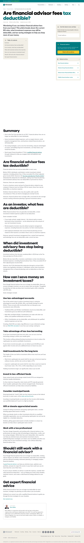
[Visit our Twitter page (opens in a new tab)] (48, 532)
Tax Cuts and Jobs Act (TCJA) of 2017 (33, 176)
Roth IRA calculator (13, 326)
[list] (16, 49)
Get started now (8, 499)
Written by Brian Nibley (14, 22)
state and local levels (27, 396)
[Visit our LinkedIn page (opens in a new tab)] (53, 532)
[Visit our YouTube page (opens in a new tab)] (46, 532)
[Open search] (79, 5)
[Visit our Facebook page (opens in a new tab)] (51, 532)
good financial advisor (10, 464)
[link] (16, 43)
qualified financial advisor (34, 152)
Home (4, 9)
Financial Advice (10, 9)
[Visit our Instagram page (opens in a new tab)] (43, 532)
